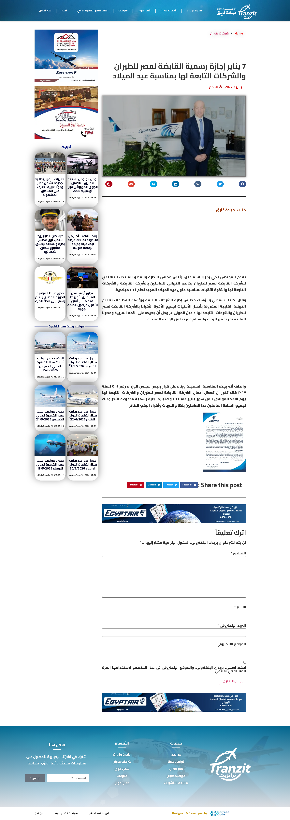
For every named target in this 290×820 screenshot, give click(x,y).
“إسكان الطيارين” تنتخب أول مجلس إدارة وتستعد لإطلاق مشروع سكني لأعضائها (50, 244)
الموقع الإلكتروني (231, 644)
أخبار (64, 10)
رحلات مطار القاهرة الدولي (92, 10)
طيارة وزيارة (194, 10)
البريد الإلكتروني (231, 625)
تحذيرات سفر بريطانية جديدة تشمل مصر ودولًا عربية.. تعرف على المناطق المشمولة (50, 187)
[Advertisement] (174, 244)
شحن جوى (144, 10)
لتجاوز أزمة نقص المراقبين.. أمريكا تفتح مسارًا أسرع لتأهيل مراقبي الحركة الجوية (82, 301)
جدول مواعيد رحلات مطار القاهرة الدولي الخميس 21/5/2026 (50, 415)
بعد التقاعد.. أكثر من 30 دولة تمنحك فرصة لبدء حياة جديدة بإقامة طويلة (82, 242)
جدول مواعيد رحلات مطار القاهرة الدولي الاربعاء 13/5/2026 (50, 464)
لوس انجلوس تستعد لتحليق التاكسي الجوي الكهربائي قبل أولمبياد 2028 (82, 185)
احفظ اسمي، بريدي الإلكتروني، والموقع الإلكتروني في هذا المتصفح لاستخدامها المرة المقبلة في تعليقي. (174, 669)
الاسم (240, 607)
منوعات (123, 10)
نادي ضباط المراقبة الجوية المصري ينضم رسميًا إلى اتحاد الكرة (50, 297)
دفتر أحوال (45, 10)
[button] (242, 184)
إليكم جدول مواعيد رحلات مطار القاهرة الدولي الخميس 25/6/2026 (50, 364)
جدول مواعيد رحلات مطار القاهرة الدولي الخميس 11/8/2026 (82, 362)
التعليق (238, 553)
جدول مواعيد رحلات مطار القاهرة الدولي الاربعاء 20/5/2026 (82, 464)
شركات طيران (169, 10)
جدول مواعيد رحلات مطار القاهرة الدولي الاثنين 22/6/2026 (82, 415)
